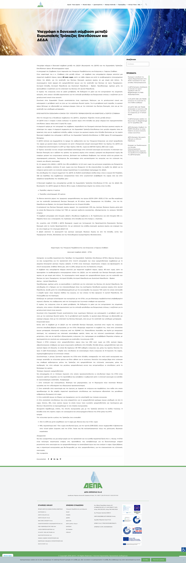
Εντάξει (145, 559)
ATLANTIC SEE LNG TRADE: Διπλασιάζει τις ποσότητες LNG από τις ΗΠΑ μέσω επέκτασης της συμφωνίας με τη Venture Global (137, 110)
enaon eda (68, 520)
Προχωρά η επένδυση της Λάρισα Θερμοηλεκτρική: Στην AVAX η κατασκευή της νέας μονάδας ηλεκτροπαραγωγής (137, 79)
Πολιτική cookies (158, 559)
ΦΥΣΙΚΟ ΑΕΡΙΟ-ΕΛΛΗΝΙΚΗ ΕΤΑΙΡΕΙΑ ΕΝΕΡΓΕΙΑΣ (50, 509)
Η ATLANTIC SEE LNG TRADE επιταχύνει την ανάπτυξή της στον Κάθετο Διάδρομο (137, 100)
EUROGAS (68, 526)
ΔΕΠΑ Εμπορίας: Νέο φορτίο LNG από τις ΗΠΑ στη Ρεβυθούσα (137, 138)
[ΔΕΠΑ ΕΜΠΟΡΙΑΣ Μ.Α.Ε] (40, 4)
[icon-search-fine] (146, 4)
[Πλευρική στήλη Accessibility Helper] (183, 549)
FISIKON (68, 514)
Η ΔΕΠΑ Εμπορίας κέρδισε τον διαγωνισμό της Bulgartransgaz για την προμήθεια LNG (137, 120)
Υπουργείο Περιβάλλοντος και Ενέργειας (76, 509)
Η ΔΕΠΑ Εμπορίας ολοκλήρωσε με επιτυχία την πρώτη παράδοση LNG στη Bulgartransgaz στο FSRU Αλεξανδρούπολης (137, 90)
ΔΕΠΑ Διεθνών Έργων (72, 523)
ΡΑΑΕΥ (68, 512)
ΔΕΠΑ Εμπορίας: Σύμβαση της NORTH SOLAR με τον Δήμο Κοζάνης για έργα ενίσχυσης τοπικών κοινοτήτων (137, 129)
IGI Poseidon (69, 529)
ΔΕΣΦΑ (68, 517)
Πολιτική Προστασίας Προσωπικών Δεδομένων (110, 556)
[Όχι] (184, 560)
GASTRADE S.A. (42, 512)
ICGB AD (68, 532)
